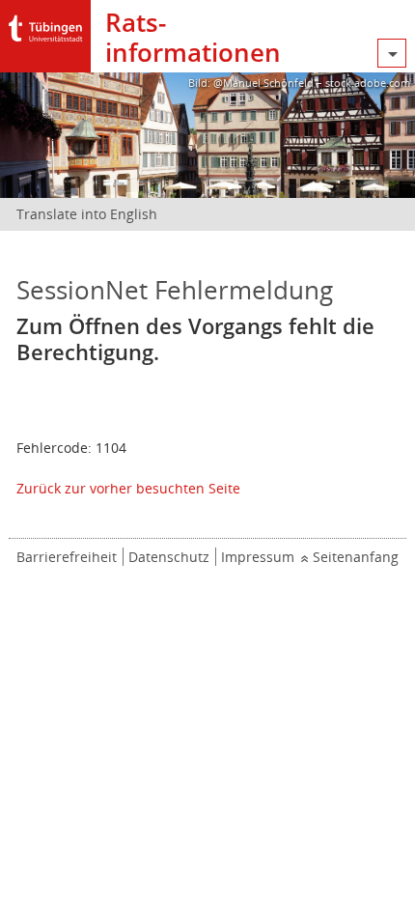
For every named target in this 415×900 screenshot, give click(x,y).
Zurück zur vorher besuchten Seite (128, 488)
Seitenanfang (356, 557)
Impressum (257, 557)
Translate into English (86, 214)
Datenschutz (168, 557)
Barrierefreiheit (66, 557)
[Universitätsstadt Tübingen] (45, 23)
